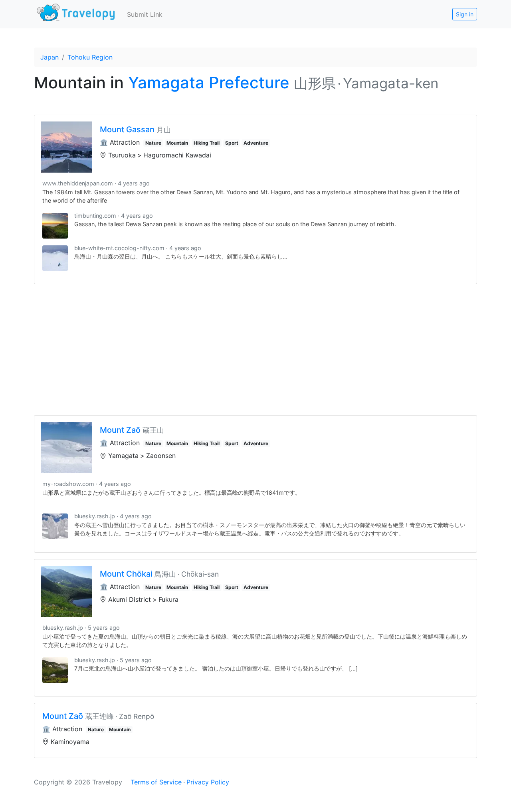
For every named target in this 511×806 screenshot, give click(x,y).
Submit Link (144, 14)
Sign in (464, 14)
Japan (49, 57)
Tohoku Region (90, 57)
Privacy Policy (207, 782)
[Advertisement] (255, 350)
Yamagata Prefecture (208, 82)
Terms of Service (156, 782)
